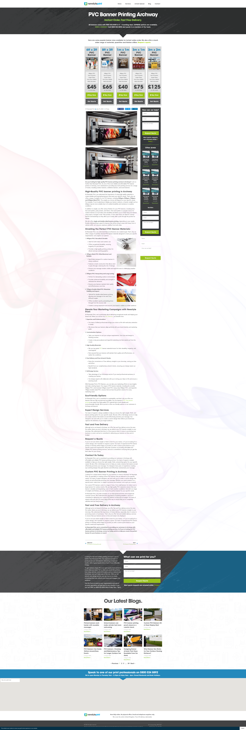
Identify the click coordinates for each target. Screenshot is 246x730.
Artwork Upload (139, 4)
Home (119, 4)
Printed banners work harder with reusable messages (91, 625)
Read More (146, 166)
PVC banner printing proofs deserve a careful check (131, 625)
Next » (132, 663)
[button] (92, 95)
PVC (100, 348)
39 (128, 663)
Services (128, 4)
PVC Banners (109, 316)
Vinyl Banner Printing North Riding (146, 179)
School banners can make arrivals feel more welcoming (112, 625)
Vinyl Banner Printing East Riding (155, 179)
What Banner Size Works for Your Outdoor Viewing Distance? (153, 651)
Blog (149, 4)
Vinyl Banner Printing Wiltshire (155, 198)
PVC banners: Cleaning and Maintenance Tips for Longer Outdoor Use (112, 651)
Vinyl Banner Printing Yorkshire (146, 198)
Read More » (87, 631)
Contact (157, 4)
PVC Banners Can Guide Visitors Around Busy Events (93, 651)
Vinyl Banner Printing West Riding (146, 161)
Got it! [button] (242, 728)
